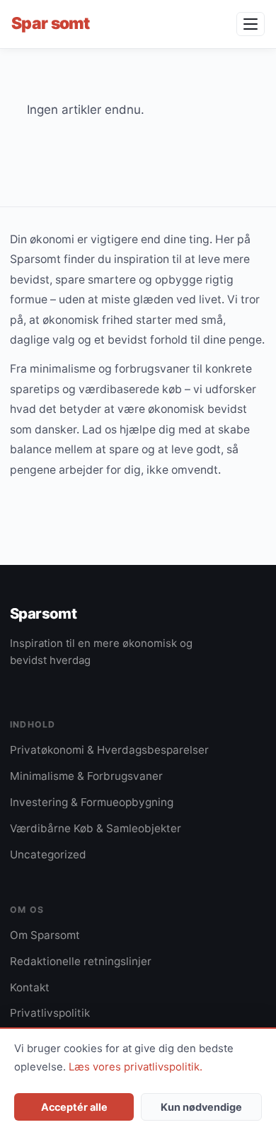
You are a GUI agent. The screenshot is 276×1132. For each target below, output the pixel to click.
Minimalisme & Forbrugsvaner (86, 776)
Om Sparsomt (45, 935)
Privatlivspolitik (50, 1013)
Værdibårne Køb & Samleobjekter (95, 828)
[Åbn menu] (250, 24)
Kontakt (30, 987)
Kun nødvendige (201, 1107)
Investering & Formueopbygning (91, 802)
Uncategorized (48, 854)
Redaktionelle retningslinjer (80, 961)
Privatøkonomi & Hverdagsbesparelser (109, 750)
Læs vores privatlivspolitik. (135, 1067)
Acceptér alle (74, 1107)
